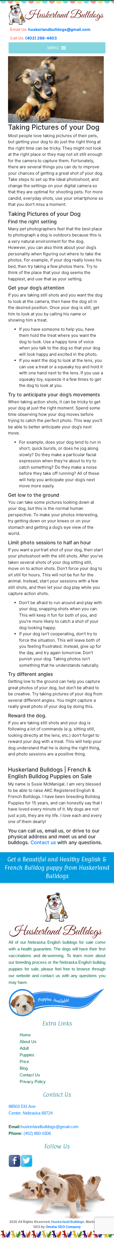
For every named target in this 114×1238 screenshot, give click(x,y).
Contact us (43, 842)
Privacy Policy (33, 1081)
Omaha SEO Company (63, 1227)
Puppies (27, 1054)
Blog (24, 1068)
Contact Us (30, 1075)
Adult (24, 1048)
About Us (28, 1041)
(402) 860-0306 (37, 1133)
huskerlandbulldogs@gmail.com (59, 29)
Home (25, 1034)
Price (24, 1061)
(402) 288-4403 (41, 38)
